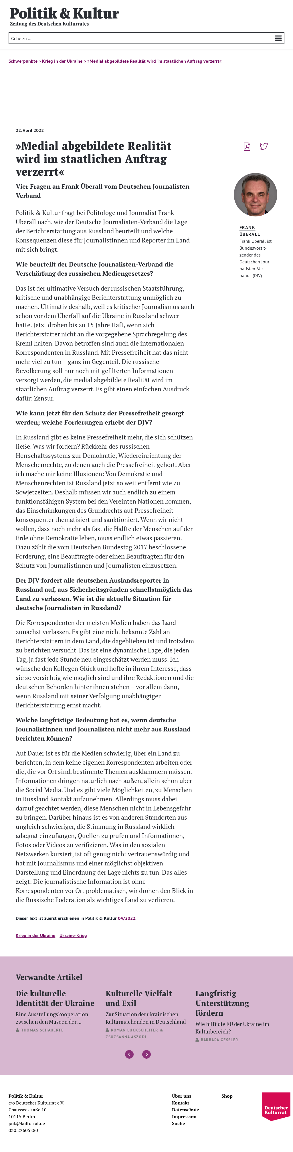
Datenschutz (185, 1109)
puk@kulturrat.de (27, 1123)
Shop (227, 1096)
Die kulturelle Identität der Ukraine (55, 1006)
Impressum (184, 1116)
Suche (178, 1123)
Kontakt (180, 1103)
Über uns (181, 1096)
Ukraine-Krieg (73, 935)
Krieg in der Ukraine (35, 935)
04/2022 (126, 918)
